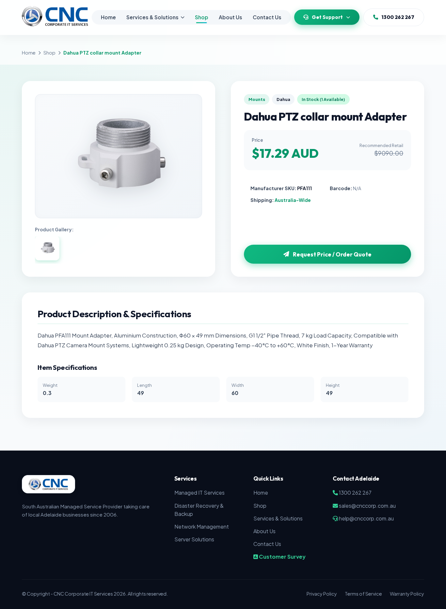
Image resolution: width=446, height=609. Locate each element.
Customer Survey (282, 556)
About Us (230, 17)
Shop (201, 17)
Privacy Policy (322, 594)
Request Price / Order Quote (332, 254)
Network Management (201, 526)
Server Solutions (194, 539)
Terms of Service (363, 594)
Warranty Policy (407, 594)
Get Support (327, 17)
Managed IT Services (199, 492)
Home (108, 17)
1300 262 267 (397, 17)
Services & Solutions (152, 17)
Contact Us (267, 17)
